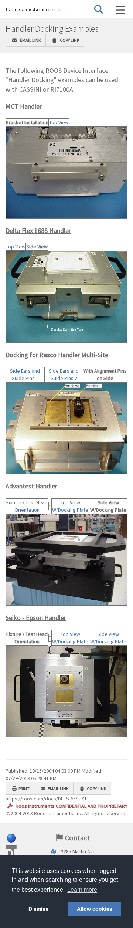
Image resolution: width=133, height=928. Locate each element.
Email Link (29, 40)
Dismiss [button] (38, 909)
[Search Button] (98, 9)
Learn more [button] (82, 890)
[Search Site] (120, 10)
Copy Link (68, 40)
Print (24, 788)
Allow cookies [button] (94, 909)
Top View (59, 122)
